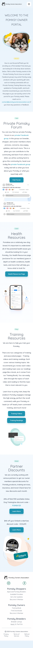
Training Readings (16, 420)
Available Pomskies (16, 594)
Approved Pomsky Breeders (16, 591)
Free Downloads (16, 610)
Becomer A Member (16, 599)
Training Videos (16, 414)
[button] (29, 4)
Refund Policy (26, 635)
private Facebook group (20, 164)
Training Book (16, 608)
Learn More (16, 511)
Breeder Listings (16, 621)
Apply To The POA (16, 624)
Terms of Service (16, 635)
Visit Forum (16, 180)
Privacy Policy (6, 635)
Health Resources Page (16, 274)
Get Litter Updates (16, 597)
